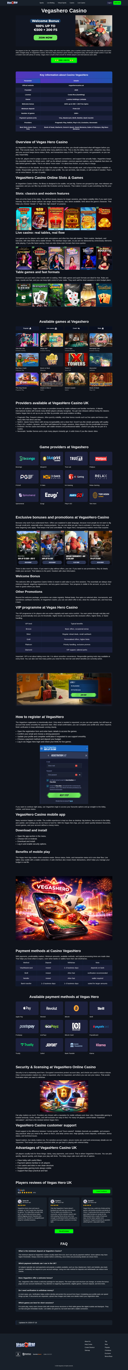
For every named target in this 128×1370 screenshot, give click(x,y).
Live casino (50, 328)
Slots (99, 328)
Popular (26, 328)
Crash (75, 328)
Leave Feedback (101, 1191)
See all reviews (64, 1231)
